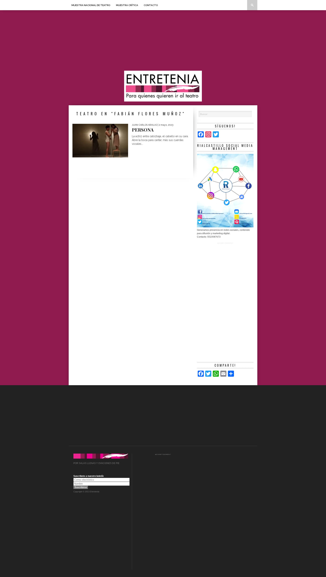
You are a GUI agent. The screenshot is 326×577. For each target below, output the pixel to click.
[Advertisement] (163, 40)
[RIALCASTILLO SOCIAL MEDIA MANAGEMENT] (225, 226)
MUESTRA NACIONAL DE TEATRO (91, 5)
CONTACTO (151, 5)
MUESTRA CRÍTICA (127, 5)
